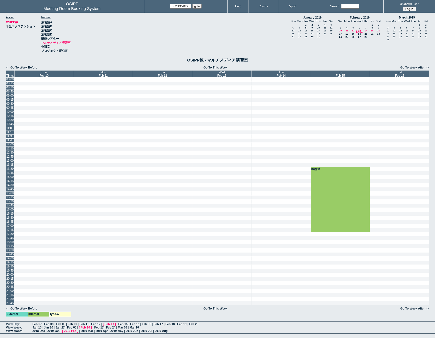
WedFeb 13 (221, 74)
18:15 (10, 246)
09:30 (10, 103)
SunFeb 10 (43, 74)
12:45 (10, 156)
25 (325, 33)
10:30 (10, 120)
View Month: (14, 331)
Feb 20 (193, 324)
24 (318, 33)
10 (318, 27)
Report (292, 6)
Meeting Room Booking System (72, 8)
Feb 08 (48, 324)
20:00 (10, 274)
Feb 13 (109, 324)
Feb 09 (60, 324)
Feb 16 (146, 324)
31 (318, 36)
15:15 (10, 197)
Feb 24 (110, 327)
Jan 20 (48, 327)
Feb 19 (181, 324)
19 (331, 30)
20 (293, 33)
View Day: (13, 324)
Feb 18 (170, 324)
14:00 (10, 177)
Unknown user (409, 4)
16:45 (10, 221)
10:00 (10, 111)
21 (299, 33)
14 (299, 30)
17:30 (10, 234)
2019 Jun (132, 331)
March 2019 (407, 17)
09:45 (10, 107)
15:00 (10, 193)
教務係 (315, 169)
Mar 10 (134, 327)
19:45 (10, 270)
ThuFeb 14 (281, 74)
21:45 (10, 303)
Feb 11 (84, 324)
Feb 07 (37, 324)
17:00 (10, 225)
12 (331, 27)
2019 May (116, 331)
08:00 (10, 79)
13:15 (10, 164)
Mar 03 (122, 327)
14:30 (10, 185)
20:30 (10, 282)
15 (305, 30)
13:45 (10, 173)
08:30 (10, 87)
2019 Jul (146, 331)
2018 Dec (38, 331)
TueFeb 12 (162, 74)
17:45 (10, 238)
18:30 (10, 250)
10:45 (10, 124)
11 (325, 27)
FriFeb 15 (340, 74)
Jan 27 (60, 327)
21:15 (10, 295)
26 (331, 33)
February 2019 (360, 17)
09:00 (10, 95)
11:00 (9, 128)
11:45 (9, 140)
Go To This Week (215, 67)
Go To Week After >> (414, 67)
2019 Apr (102, 331)
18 (325, 30)
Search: (335, 6)
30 (312, 36)
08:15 (10, 83)
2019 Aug (161, 331)
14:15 (10, 181)
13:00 (10, 160)
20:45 (10, 286)
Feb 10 (72, 324)
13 (293, 30)
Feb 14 (123, 324)
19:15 (10, 262)
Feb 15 (134, 324)
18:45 (10, 254)
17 (318, 30)
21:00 (10, 291)
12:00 (10, 144)
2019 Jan (53, 331)
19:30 (10, 266)
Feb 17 (158, 324)
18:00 (10, 242)
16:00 (10, 209)
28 (299, 36)
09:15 (10, 99)
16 (312, 30)
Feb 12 (95, 324)
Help (238, 6)
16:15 (10, 213)
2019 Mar (87, 331)
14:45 (10, 189)
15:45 (10, 205)
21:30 (10, 299)
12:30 (10, 152)
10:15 (10, 116)
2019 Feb (70, 331)
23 (312, 33)
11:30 (9, 136)
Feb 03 (71, 327)
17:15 (10, 230)
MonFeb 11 (103, 74)
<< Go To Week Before (21, 67)
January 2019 (312, 17)
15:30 (10, 201)
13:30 (10, 168)
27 (293, 36)
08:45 (10, 91)
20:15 (10, 278)
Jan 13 (36, 327)
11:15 (9, 132)
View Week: (14, 327)
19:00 (10, 258)
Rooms (263, 6)
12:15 (10, 148)
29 (305, 36)
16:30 (10, 217)
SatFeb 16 (399, 74)
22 (305, 33)
